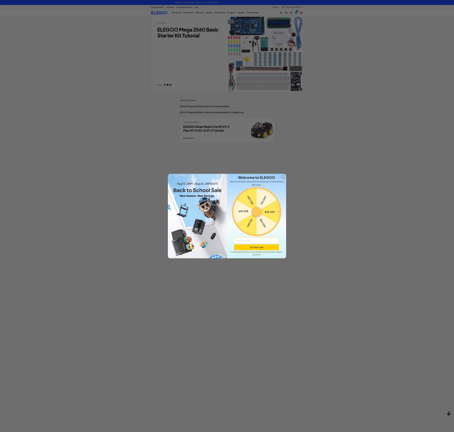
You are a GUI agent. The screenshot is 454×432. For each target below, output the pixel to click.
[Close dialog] (283, 177)
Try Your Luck (256, 247)
